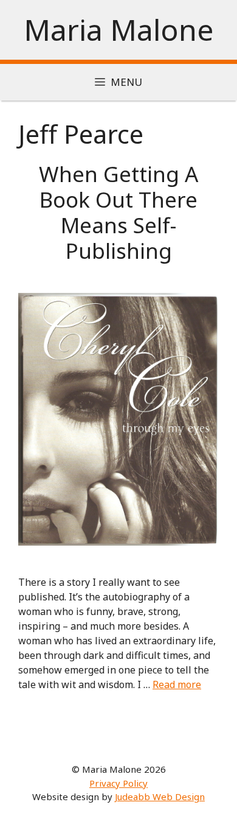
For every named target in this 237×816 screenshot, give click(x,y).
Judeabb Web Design (160, 796)
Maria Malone (118, 29)
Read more (177, 684)
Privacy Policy (118, 783)
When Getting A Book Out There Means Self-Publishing (118, 212)
